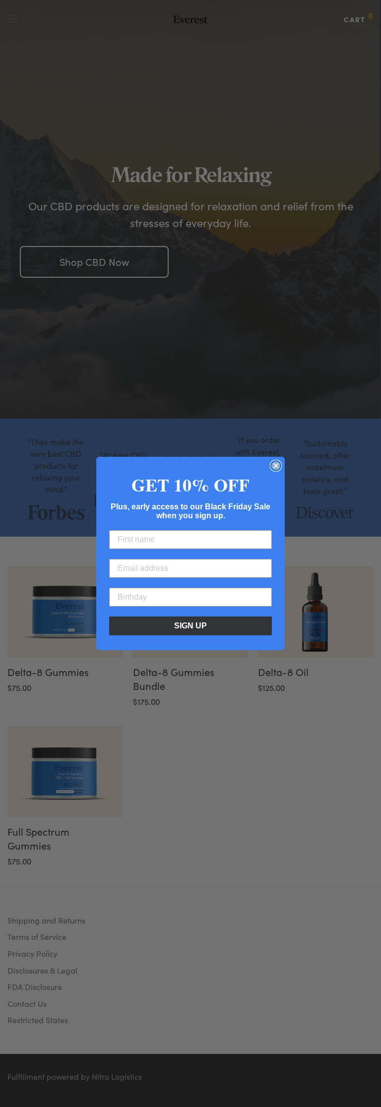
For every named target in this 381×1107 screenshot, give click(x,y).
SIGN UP (190, 625)
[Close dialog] (276, 466)
